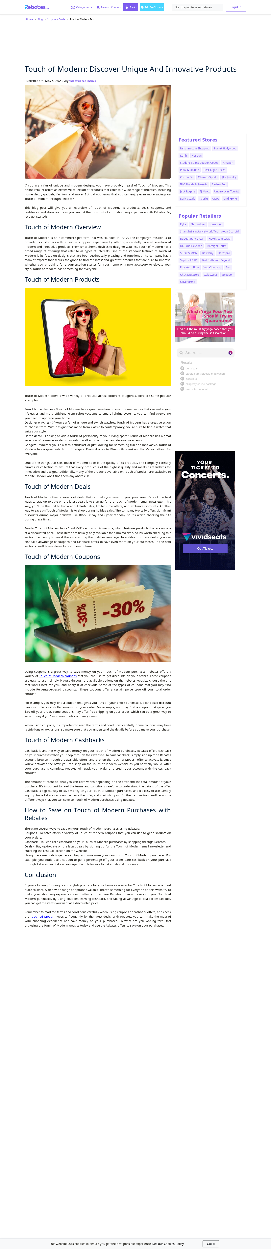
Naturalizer (198, 224)
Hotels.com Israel (220, 238)
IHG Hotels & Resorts (193, 184)
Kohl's (183, 155)
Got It (211, 1244)
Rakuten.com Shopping (194, 148)
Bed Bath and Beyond (216, 260)
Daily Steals (187, 198)
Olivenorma (187, 282)
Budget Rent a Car (192, 238)
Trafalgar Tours (216, 246)
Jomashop (216, 224)
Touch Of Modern (42, 916)
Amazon (228, 162)
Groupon (227, 274)
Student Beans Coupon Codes (199, 162)
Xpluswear (210, 274)
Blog (39, 19)
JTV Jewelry (229, 177)
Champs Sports (207, 177)
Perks (133, 7)
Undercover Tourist (226, 191)
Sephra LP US (188, 260)
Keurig (203, 198)
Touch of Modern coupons (58, 676)
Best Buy (207, 253)
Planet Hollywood (225, 148)
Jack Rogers (187, 191)
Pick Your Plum (189, 267)
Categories (82, 7)
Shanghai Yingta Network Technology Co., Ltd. (209, 231)
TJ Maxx (205, 191)
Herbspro (224, 253)
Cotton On (186, 177)
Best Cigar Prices (214, 170)
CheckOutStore (190, 274)
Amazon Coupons (111, 7)
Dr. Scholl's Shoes (191, 246)
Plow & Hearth (189, 170)
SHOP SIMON (188, 253)
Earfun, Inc (219, 184)
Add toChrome (154, 7)
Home (29, 19)
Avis (228, 267)
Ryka (183, 224)
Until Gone (230, 198)
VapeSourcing (212, 267)
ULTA (215, 198)
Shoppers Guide (56, 19)
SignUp (236, 7)
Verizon (197, 155)
